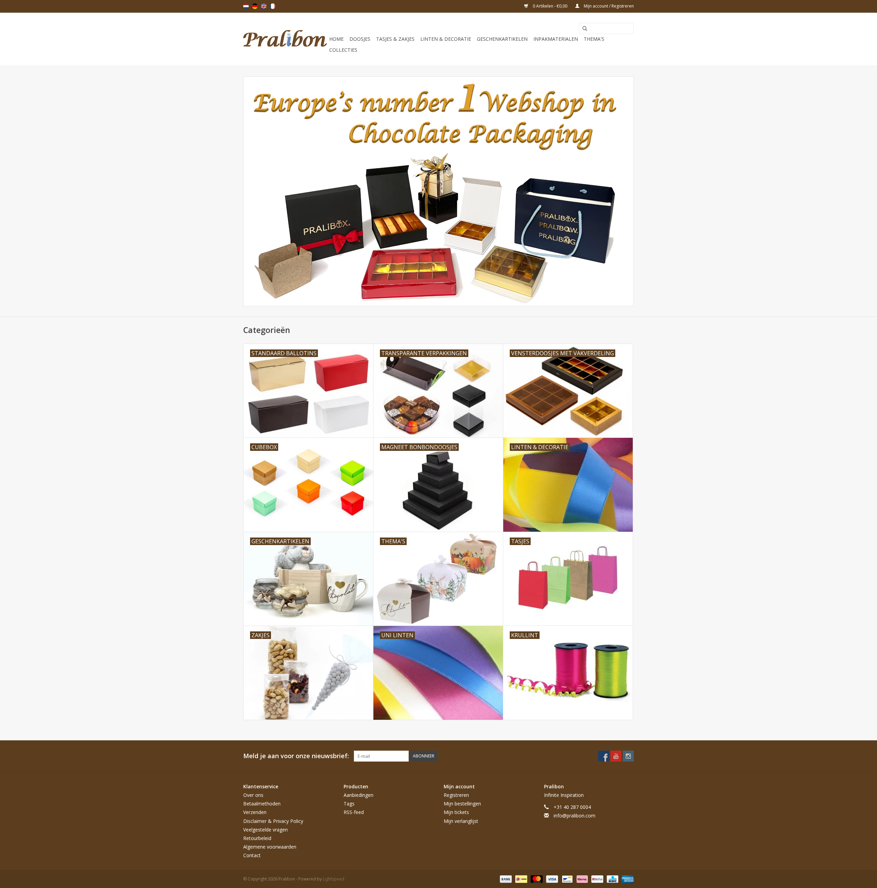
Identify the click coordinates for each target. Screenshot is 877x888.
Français (272, 6)
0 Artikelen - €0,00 (550, 6)
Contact (252, 855)
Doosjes (359, 39)
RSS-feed (354, 812)
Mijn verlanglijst (461, 821)
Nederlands (246, 6)
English (264, 6)
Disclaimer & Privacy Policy (273, 821)
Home (336, 39)
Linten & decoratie (445, 39)
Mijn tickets (456, 812)
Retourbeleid (257, 838)
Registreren (456, 795)
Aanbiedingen (358, 795)
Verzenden (255, 812)
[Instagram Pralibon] (628, 756)
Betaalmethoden (262, 803)
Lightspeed (333, 879)
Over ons (253, 795)
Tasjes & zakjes (395, 39)
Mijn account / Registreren (608, 6)
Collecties (343, 50)
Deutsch (255, 6)
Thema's (594, 39)
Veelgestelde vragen (265, 829)
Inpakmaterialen (555, 39)
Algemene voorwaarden (269, 846)
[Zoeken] (582, 29)
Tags (349, 803)
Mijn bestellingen (462, 803)
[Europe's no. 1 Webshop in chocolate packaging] (285, 39)
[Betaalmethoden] (505, 878)
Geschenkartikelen (502, 39)
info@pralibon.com (574, 815)
